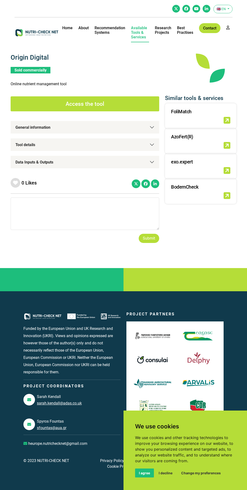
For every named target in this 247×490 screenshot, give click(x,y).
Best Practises (185, 30)
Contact (209, 28)
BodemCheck (184, 187)
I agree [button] (144, 473)
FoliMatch (181, 111)
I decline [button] (165, 473)
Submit (149, 238)
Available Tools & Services (139, 32)
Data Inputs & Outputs (34, 162)
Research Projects (163, 30)
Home (67, 28)
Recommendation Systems (110, 30)
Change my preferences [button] (201, 473)
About (83, 28)
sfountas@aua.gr (51, 428)
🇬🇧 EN (221, 9)
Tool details (25, 144)
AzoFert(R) (182, 137)
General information (32, 127)
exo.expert (182, 162)
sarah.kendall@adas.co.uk (59, 403)
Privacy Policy (112, 460)
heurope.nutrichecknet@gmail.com (57, 443)
